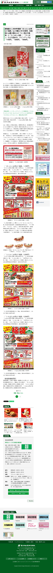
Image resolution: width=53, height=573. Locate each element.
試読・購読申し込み (39, 5)
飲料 (10, 8)
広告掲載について (31, 558)
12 (19, 11)
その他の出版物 (7, 537)
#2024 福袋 (6, 43)
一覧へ (48, 50)
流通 (45, 8)
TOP (4, 11)
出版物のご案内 (29, 542)
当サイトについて (21, 561)
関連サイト (42, 558)
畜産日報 (18, 520)
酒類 (12, 8)
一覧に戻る (31, 500)
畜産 (25, 8)
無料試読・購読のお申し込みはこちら (18, 490)
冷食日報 (18, 528)
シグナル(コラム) (19, 5)
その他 (50, 8)
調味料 (19, 8)
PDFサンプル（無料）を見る (18, 493)
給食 (42, 8)
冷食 (37, 8)
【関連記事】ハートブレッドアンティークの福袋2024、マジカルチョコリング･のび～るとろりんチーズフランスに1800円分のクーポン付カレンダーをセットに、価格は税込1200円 (18, 113)
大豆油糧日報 (7, 528)
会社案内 (15, 561)
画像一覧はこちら (18, 393)
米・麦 (27, 8)
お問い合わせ (11, 558)
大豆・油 (33, 8)
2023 (17, 11)
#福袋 (10, 43)
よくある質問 (21, 558)
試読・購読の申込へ (41, 32)
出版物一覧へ (29, 5)
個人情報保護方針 (36, 561)
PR (47, 8)
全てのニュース (5, 8)
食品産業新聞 (7, 520)
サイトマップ (29, 561)
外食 (40, 8)
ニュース (8, 11)
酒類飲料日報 (42, 520)
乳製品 (15, 8)
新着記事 (11, 5)
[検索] (49, 2)
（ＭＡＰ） (31, 549)
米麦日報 (30, 520)
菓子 (22, 8)
